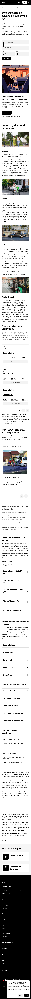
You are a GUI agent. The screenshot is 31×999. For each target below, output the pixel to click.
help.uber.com (5, 789)
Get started (7, 113)
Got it (26, 995)
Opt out (21, 995)
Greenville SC (8, 353)
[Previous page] (23, 410)
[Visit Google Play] (6, 980)
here (23, 991)
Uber (3, 2)
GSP (4, 348)
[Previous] (22, 496)
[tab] (26, 446)
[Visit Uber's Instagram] (9, 970)
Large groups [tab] (6, 446)
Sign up (25, 2)
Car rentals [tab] (20, 446)
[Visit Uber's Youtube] (6, 970)
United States (5, 8)
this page (15, 830)
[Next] (26, 496)
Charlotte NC (8, 374)
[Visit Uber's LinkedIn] (2, 970)
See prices (6, 58)
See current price (15, 361)
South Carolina (15, 8)
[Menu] (29, 2)
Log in (19, 2)
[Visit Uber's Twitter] (13, 970)
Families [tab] (14, 446)
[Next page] (27, 410)
